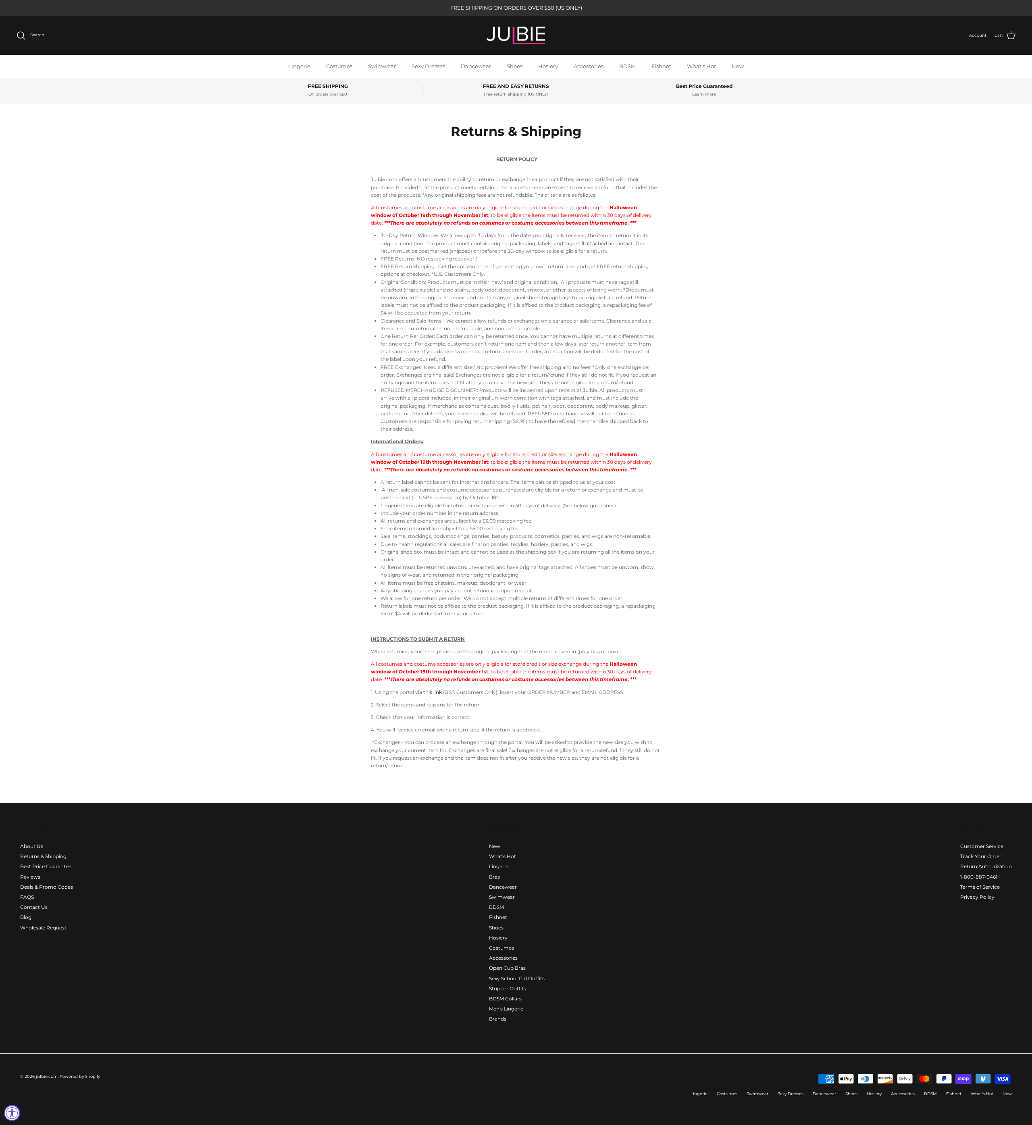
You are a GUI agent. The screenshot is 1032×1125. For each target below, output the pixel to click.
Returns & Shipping (43, 856)
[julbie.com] (516, 35)
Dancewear (476, 66)
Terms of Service (980, 887)
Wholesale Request (43, 928)
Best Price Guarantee (45, 866)
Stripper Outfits (507, 988)
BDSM (627, 66)
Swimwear (382, 66)
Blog (25, 917)
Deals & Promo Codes (46, 887)
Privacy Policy (977, 897)
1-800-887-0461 (978, 877)
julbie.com (47, 1076)
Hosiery (548, 66)
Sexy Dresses (428, 66)
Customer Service (981, 846)
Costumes (339, 66)
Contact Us (34, 907)
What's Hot (701, 66)
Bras (494, 877)
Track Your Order (980, 856)
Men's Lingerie (506, 1009)
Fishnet (661, 66)
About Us (31, 846)
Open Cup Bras (507, 968)
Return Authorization (986, 866)
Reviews (30, 877)
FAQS (27, 897)
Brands (497, 1019)
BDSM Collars (505, 999)
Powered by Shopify (80, 1076)
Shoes (514, 66)
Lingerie (299, 66)
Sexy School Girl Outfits (517, 978)
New (738, 66)
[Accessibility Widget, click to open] (12, 1113)
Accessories (588, 66)
